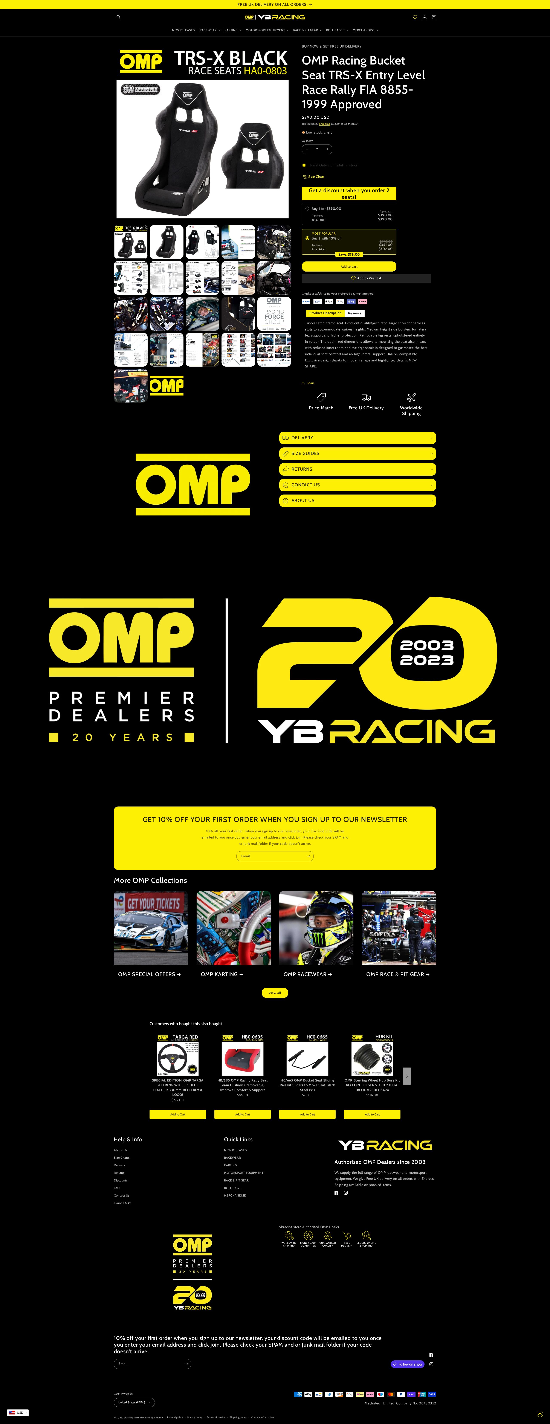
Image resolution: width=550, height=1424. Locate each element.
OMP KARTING (219, 974)
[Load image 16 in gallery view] (131, 350)
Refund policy (175, 1417)
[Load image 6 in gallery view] (131, 278)
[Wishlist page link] (415, 17)
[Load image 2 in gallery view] (166, 242)
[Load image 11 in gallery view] (131, 314)
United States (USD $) (132, 1402)
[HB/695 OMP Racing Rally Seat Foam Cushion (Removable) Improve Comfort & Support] (242, 1054)
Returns (119, 1173)
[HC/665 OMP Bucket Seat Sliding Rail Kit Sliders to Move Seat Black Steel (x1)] (307, 1054)
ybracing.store (132, 1417)
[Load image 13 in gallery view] (202, 314)
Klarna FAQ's (122, 1203)
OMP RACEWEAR (305, 974)
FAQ (117, 1188)
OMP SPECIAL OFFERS (146, 974)
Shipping (324, 123)
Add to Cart (177, 1114)
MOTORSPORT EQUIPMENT (243, 1173)
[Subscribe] (308, 856)
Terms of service (216, 1417)
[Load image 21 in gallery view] (131, 385)
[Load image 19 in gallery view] (238, 350)
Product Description (325, 313)
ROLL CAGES (233, 1188)
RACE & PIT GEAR (236, 1180)
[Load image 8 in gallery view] (202, 278)
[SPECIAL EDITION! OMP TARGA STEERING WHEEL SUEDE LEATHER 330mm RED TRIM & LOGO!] (178, 1054)
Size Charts (122, 1158)
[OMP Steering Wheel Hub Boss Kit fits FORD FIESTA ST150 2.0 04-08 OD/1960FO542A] (372, 1054)
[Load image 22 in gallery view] (166, 385)
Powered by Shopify (151, 1417)
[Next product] (407, 1076)
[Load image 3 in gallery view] (202, 242)
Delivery (119, 1165)
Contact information (262, 1417)
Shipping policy (238, 1417)
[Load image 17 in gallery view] (166, 350)
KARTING (230, 1165)
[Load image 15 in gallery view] (274, 314)
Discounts (121, 1180)
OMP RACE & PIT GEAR (395, 974)
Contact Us (122, 1195)
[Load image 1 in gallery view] (131, 242)
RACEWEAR (232, 1158)
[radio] (349, 214)
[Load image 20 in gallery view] (274, 350)
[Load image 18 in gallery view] (202, 350)
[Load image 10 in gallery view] (274, 278)
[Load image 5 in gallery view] (274, 242)
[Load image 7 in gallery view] (166, 278)
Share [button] (311, 383)
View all (275, 993)
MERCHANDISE (235, 1195)
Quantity (307, 140)
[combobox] (18, 1412)
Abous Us (120, 1150)
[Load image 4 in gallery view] (238, 242)
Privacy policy (195, 1417)
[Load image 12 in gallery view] (166, 314)
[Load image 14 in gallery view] (238, 314)
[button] (118, 17)
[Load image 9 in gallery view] (238, 278)
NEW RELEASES (235, 1150)
